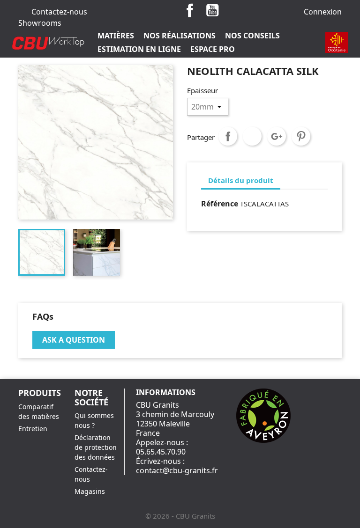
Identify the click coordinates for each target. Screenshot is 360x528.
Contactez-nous (59, 12)
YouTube (212, 10)
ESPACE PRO (212, 49)
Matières (116, 35)
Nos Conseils (252, 35)
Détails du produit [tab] (240, 180)
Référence (219, 203)
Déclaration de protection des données (96, 447)
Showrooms (39, 23)
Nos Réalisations (179, 35)
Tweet (252, 136)
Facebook (189, 10)
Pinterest (301, 136)
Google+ (276, 136)
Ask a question (73, 340)
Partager (227, 136)
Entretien (32, 428)
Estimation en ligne (139, 49)
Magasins (90, 491)
